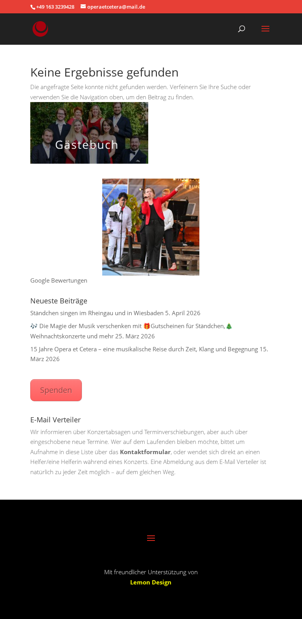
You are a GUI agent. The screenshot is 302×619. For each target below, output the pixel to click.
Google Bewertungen (58, 280)
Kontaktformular (145, 452)
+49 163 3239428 (55, 6)
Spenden (56, 390)
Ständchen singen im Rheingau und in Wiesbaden (97, 313)
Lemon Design (150, 582)
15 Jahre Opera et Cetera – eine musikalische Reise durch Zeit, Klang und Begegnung (144, 349)
